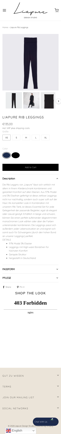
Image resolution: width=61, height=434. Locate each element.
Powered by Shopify (44, 426)
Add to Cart (30, 167)
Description (8, 178)
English (16, 430)
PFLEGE (6, 277)
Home (5, 27)
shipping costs (23, 128)
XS (6, 137)
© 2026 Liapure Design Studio (21, 426)
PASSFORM (8, 269)
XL (45, 137)
